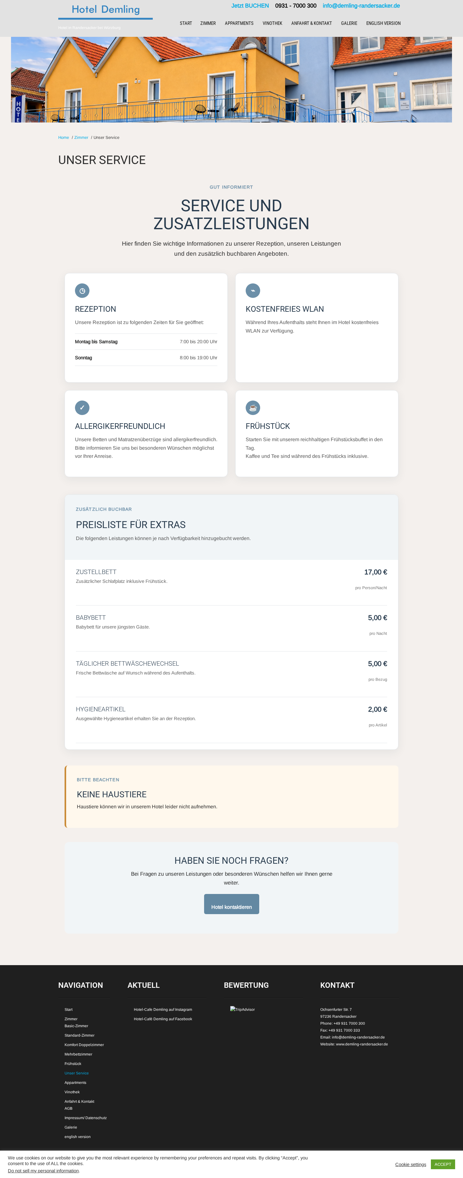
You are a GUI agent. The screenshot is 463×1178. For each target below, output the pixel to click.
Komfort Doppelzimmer (84, 1045)
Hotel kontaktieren (231, 907)
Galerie (349, 23)
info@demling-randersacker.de (361, 6)
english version (383, 23)
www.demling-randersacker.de (362, 1044)
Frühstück (73, 1063)
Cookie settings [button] (410, 1164)
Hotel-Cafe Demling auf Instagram (163, 1009)
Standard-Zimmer (79, 1035)
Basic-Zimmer (76, 1026)
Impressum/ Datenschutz (86, 1118)
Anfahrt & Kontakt (311, 23)
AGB (68, 1108)
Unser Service (77, 1073)
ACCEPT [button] (443, 1164)
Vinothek (272, 23)
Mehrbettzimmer (78, 1054)
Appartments (239, 23)
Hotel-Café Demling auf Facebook (163, 1019)
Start (186, 23)
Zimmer (208, 23)
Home (63, 137)
